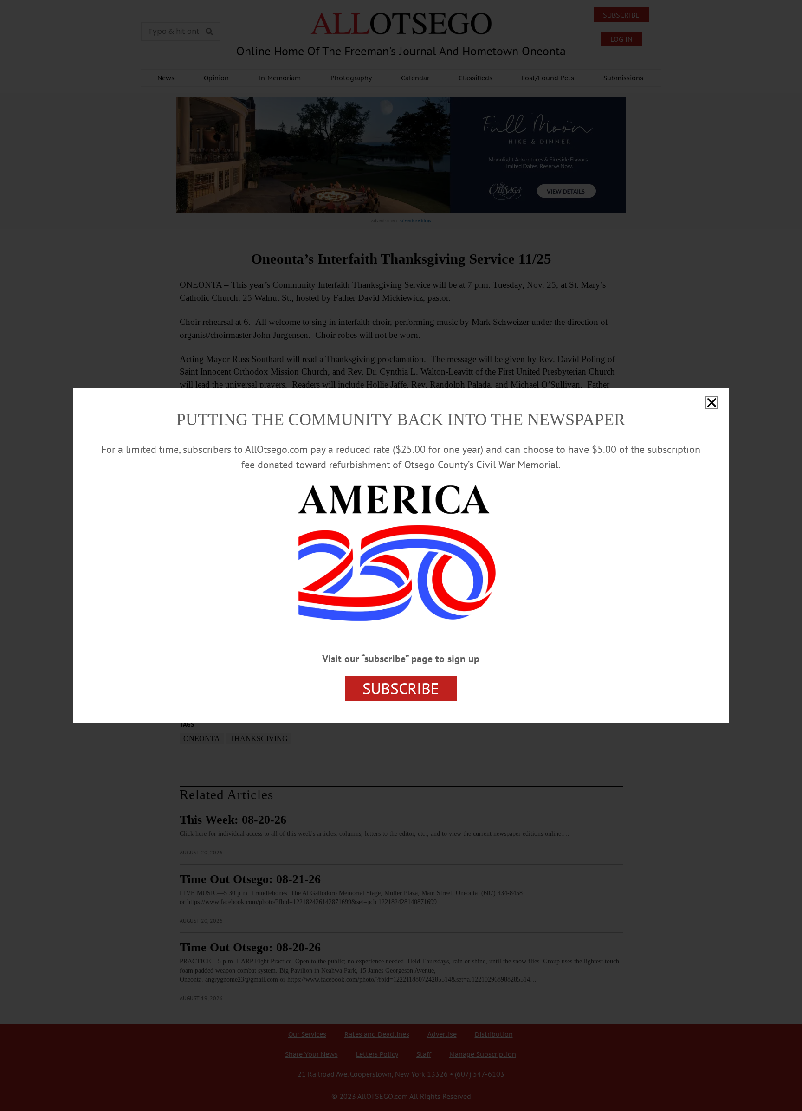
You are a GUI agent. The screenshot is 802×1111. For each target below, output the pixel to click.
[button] (711, 402)
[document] (401, 555)
